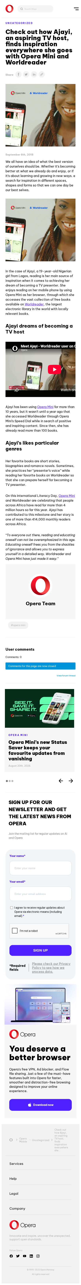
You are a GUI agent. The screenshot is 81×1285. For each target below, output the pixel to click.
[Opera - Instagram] (38, 1256)
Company (17, 1208)
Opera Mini (45, 407)
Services (16, 1164)
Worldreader (34, 304)
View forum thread (66, 675)
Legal (13, 1193)
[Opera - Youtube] (24, 1256)
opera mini (19, 625)
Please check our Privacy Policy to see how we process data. (51, 968)
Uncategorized (19, 23)
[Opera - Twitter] (18, 1256)
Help (13, 1178)
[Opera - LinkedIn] (31, 1256)
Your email (16, 881)
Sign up (40, 950)
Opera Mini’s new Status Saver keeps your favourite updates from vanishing (37, 750)
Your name (16, 856)
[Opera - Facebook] (11, 1256)
